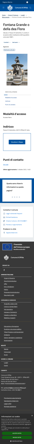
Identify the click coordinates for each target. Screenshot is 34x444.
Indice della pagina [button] (11, 92)
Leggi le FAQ (7, 404)
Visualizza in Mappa (17, 142)
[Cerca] (30, 8)
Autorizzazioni (8, 340)
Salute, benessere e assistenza (13, 338)
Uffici (5, 284)
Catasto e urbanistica (10, 315)
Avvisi (6, 355)
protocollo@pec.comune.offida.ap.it (15, 388)
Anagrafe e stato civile (10, 304)
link (7, 429)
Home (4, 15)
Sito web (5, 164)
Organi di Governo (9, 278)
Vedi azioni (15, 42)
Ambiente (7, 335)
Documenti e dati (9, 295)
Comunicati (7, 352)
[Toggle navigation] (3, 8)
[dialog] (17, 429)
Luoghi (23, 15)
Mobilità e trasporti (9, 318)
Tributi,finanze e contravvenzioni (13, 332)
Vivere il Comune (13, 15)
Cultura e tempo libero (10, 307)
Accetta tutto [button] (17, 433)
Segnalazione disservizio (11, 401)
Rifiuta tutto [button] (17, 437)
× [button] (32, 415)
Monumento (5, 17)
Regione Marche (7, 2)
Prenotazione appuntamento (12, 398)
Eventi (6, 365)
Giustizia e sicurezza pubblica (12, 329)
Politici (6, 289)
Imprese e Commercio (10, 312)
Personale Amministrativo (11, 292)
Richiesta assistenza (10, 406)
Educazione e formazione (11, 326)
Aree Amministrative (10, 281)
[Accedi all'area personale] (27, 2)
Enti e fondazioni (9, 287)
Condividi (6, 42)
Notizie (6, 349)
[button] (17, 441)
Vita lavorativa (8, 309)
